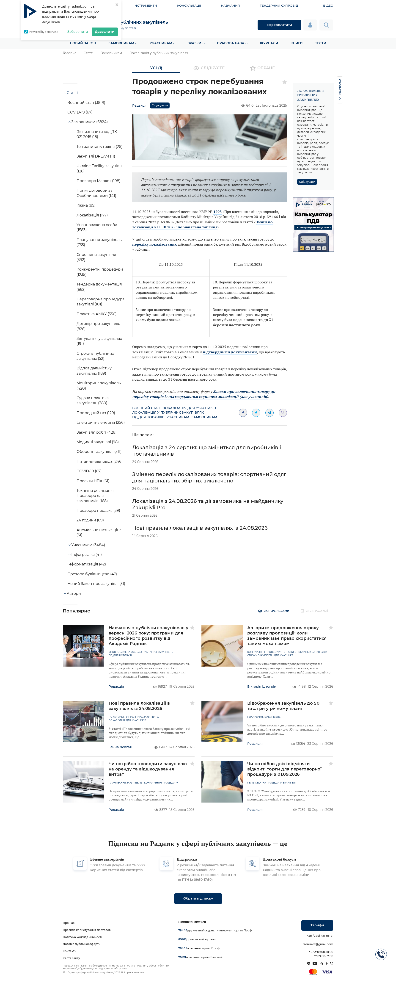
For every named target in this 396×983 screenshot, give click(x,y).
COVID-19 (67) (79, 112)
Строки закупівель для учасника (270, 655)
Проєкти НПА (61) (93, 481)
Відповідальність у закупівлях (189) (94, 370)
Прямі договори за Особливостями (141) (96, 193)
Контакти (69, 951)
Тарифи (317, 925)
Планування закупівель (263, 717)
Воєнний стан (146, 408)
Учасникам (161, 43)
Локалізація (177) (92, 215)
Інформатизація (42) (86, 564)
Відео (328, 5)
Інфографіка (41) (86, 554)
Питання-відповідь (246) (100, 461)
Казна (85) (86, 205)
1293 (217, 211)
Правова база (230, 43)
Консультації (189, 5)
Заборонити (77, 31)
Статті (89, 53)
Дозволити (105, 31)
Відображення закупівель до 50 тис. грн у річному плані (283, 706)
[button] (301, 201)
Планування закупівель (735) (99, 242)
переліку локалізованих (154, 244)
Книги (297, 43)
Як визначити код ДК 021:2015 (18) (97, 134)
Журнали (269, 43)
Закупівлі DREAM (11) (96, 156)
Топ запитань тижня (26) (99, 146)
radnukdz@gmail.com (318, 944)
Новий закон (83, 43)
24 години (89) (90, 520)
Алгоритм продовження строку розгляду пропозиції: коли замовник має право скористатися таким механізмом (287, 635)
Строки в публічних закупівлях (305, 652)
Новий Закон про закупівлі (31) (96, 583)
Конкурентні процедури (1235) (100, 272)
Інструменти (145, 5)
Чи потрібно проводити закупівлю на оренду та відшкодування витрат (148, 769)
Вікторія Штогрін (261, 686)
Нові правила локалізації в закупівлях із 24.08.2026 (200, 528)
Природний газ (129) (96, 413)
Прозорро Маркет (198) (98, 181)
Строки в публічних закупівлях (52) (95, 356)
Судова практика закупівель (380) (93, 400)
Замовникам (121, 43)
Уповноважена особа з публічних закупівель (141, 652)
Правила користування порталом (87, 930)
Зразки (194, 43)
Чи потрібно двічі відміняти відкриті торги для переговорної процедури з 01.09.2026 (284, 769)
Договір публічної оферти (81, 944)
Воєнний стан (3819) (86, 102)
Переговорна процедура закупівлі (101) (100, 301)
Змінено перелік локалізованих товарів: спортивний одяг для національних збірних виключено (209, 477)
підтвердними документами (230, 351)
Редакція (140, 105)
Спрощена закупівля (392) (96, 257)
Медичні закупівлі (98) (98, 442)
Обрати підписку (198, 898)
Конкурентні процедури (264, 652)
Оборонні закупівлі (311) (99, 451)
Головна (69, 53)
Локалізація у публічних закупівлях (158, 53)
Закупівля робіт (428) (96, 432)
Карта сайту (71, 958)
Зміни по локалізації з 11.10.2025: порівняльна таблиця (202, 224)
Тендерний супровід (279, 5)
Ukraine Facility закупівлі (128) (100, 168)
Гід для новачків (148, 417)
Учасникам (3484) (88, 545)
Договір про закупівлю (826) (98, 326)
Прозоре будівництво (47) (92, 574)
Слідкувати (160, 105)
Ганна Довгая (120, 747)
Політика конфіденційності (82, 937)
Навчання (230, 5)
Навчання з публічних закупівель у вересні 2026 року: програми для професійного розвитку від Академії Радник (149, 635)
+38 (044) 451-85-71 (320, 935)
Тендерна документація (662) (99, 286)
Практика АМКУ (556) (96, 314)
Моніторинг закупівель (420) (99, 385)
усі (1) (156, 68)
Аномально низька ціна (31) (99, 532)
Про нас (68, 923)
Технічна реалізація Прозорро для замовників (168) (95, 495)
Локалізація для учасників (189, 408)
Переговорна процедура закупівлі (271, 783)
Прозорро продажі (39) (98, 510)
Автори (74, 593)
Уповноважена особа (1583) (97, 227)
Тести (320, 43)
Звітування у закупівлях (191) (99, 341)
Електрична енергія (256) (101, 422)
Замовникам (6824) (89, 122)
